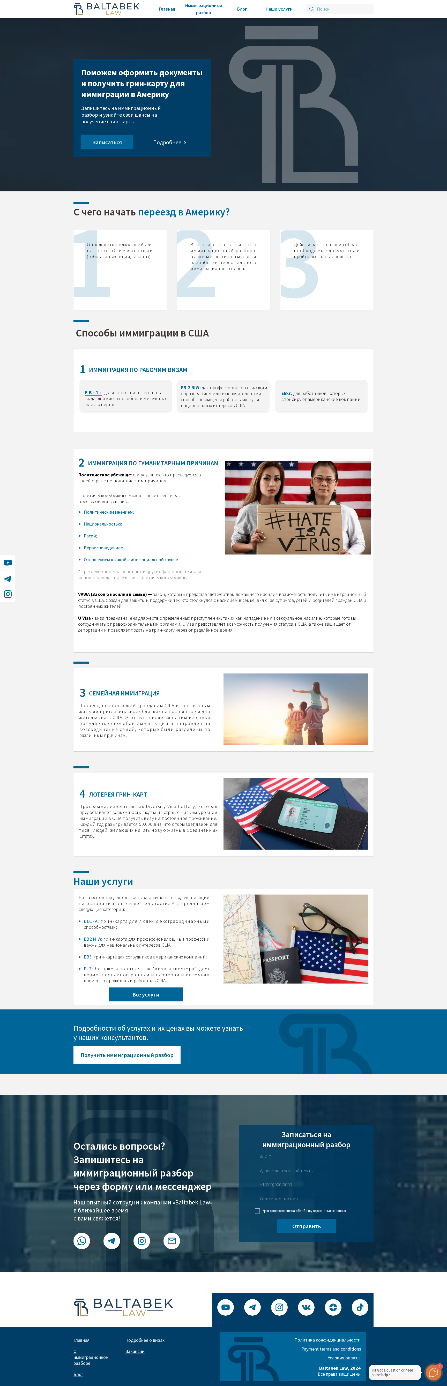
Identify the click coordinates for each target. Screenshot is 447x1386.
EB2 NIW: (93, 939)
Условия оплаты (344, 1358)
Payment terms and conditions (331, 1349)
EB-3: (286, 393)
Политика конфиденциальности (327, 1340)
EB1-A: (91, 921)
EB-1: (93, 392)
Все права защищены (339, 1371)
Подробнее (167, 142)
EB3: (88, 957)
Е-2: (88, 969)
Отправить (306, 1226)
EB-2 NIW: (191, 388)
